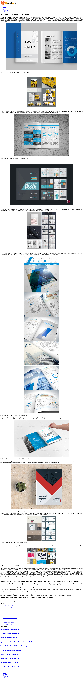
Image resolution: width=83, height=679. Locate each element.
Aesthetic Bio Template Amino (9, 633)
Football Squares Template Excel (9, 609)
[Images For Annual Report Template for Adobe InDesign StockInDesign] (41, 486)
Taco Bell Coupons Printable (8, 622)
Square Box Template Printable (10, 629)
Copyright (5, 674)
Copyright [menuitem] (5, 8)
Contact (4, 673)
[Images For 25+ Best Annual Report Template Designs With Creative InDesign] (41, 230)
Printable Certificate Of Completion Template (14, 646)
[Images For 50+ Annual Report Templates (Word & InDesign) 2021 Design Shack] (41, 47)
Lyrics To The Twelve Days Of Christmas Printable (16, 642)
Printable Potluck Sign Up (8, 637)
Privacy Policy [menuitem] (6, 10)
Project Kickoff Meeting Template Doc (10, 605)
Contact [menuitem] (4, 7)
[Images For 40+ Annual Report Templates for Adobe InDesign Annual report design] (41, 556)
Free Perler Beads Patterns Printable (12, 667)
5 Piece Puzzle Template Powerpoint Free (11, 620)
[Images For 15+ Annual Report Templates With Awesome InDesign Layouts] (41, 528)
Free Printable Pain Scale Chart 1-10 (10, 618)
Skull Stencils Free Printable (9, 662)
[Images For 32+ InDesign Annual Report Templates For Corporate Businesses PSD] (41, 135)
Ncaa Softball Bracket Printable (9, 616)
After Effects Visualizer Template (9, 613)
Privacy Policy (6, 676)
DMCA (4, 675)
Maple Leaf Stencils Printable (9, 654)
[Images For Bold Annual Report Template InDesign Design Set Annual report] (41, 92)
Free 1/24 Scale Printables (8, 624)
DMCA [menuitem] (4, 9)
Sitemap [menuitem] (4, 11)
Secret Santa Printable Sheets (9, 658)
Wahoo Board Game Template (9, 607)
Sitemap (4, 677)
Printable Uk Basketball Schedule (10, 650)
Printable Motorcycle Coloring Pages (10, 611)
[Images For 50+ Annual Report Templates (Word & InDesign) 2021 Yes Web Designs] (41, 184)
